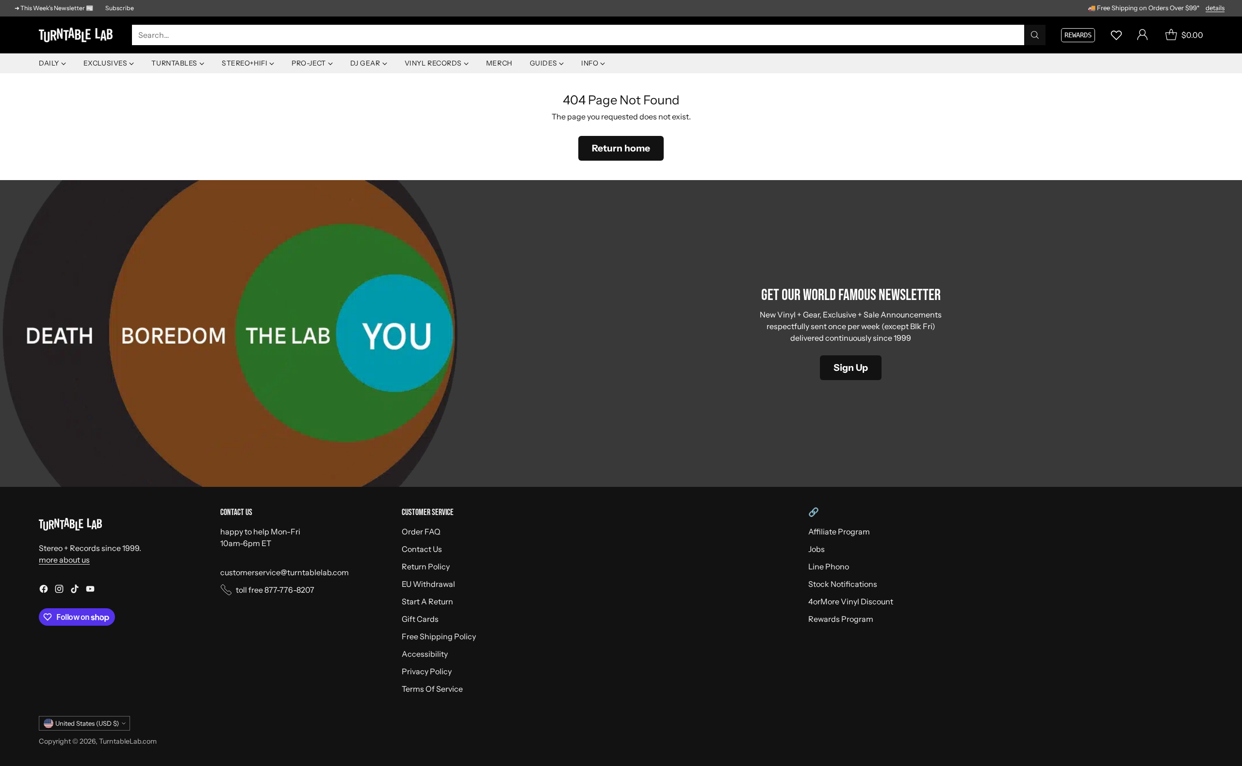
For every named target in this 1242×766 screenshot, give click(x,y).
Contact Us (422, 549)
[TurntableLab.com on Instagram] (59, 590)
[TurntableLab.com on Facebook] (43, 590)
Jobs (816, 549)
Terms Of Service (432, 689)
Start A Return (427, 601)
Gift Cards (420, 619)
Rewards (1078, 35)
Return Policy (426, 566)
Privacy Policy (427, 671)
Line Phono (828, 566)
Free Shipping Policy (439, 636)
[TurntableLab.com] (77, 35)
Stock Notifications (842, 584)
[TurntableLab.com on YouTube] (90, 590)
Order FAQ (421, 531)
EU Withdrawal (428, 584)
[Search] (1035, 35)
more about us (64, 560)
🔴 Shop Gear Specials (1194, 8)
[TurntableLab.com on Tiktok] (75, 590)
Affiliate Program (839, 531)
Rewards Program (840, 619)
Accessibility (425, 654)
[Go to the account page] (1142, 35)
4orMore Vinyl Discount (850, 601)
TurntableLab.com (128, 741)
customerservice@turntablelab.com (284, 572)
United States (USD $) (87, 723)
